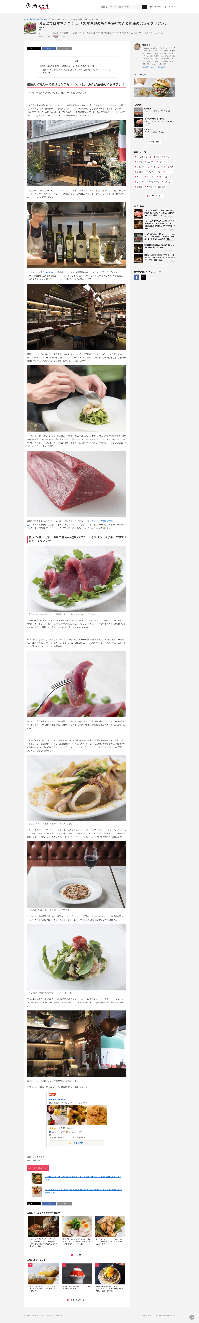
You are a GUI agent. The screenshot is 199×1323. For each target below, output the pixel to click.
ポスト (32, 48)
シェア (47, 48)
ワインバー (141, 167)
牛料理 (139, 162)
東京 (56, 37)
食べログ (172, 7)
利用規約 (36, 1315)
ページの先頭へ (191, 1317)
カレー (139, 177)
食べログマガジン (37, 7)
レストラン (168, 182)
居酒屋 (139, 187)
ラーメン (168, 172)
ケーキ (152, 167)
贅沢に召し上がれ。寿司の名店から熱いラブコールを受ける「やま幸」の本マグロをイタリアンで (78, 71)
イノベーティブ (154, 172)
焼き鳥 (166, 157)
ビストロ (140, 182)
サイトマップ (46, 1315)
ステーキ (150, 177)
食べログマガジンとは (158, 7)
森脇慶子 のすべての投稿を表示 (153, 67)
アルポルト (49, 272)
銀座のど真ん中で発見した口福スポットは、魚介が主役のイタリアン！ (68, 66)
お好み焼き (160, 187)
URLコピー (64, 48)
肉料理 (149, 187)
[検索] (144, 7)
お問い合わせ (58, 1315)
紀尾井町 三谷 (107, 521)
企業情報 (27, 1315)
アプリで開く (67, 1143)
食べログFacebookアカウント (136, 277)
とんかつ (150, 162)
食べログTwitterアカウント (143, 277)
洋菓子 (162, 167)
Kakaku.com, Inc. (146, 1315)
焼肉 (171, 167)
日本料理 (155, 157)
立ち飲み (140, 172)
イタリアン (69, 37)
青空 (93, 521)
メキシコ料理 (153, 182)
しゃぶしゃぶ (142, 157)
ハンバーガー (163, 177)
